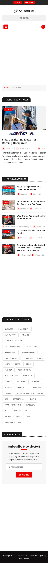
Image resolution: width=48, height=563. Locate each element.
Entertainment (28, 352)
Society (8, 387)
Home (6, 87)
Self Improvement (13, 346)
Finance (25, 335)
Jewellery (30, 405)
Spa (28, 416)
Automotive (10, 335)
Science (8, 381)
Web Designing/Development (29, 393)
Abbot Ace (9, 109)
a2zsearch (24, 194)
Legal (7, 364)
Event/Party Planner (33, 358)
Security (21, 381)
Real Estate (23, 329)
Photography (11, 375)
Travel (6, 232)
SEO (6, 399)
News (17, 364)
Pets (7, 410)
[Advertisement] (24, 55)
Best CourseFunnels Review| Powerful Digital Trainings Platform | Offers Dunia (31, 247)
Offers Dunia (25, 255)
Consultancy (20, 410)
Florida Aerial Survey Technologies (18, 226)
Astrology (10, 352)
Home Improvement (14, 340)
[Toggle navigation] (5, 27)
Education (32, 346)
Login (18, 2)
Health (32, 399)
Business (7, 217)
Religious (27, 375)
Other (6, 202)
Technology (9, 188)
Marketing (18, 399)
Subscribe (24, 475)
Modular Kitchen (13, 422)
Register (29, 2)
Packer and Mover (13, 416)
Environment (11, 358)
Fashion (8, 370)
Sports (20, 387)
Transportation (13, 405)
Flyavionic (24, 238)
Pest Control (24, 370)
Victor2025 (24, 209)
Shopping (35, 381)
